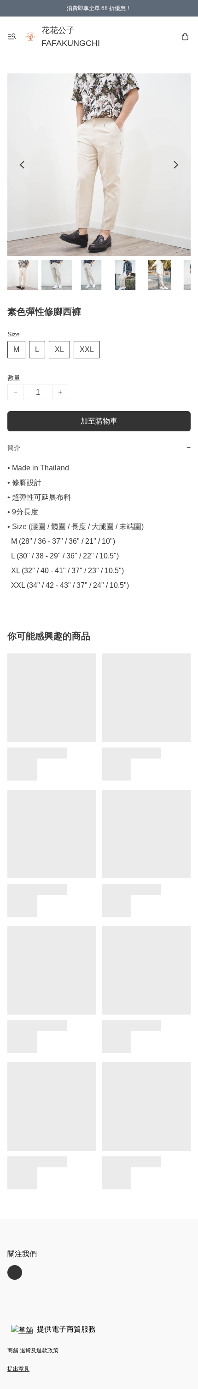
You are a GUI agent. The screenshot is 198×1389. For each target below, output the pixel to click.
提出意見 (18, 1369)
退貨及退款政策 (39, 1350)
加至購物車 (99, 421)
